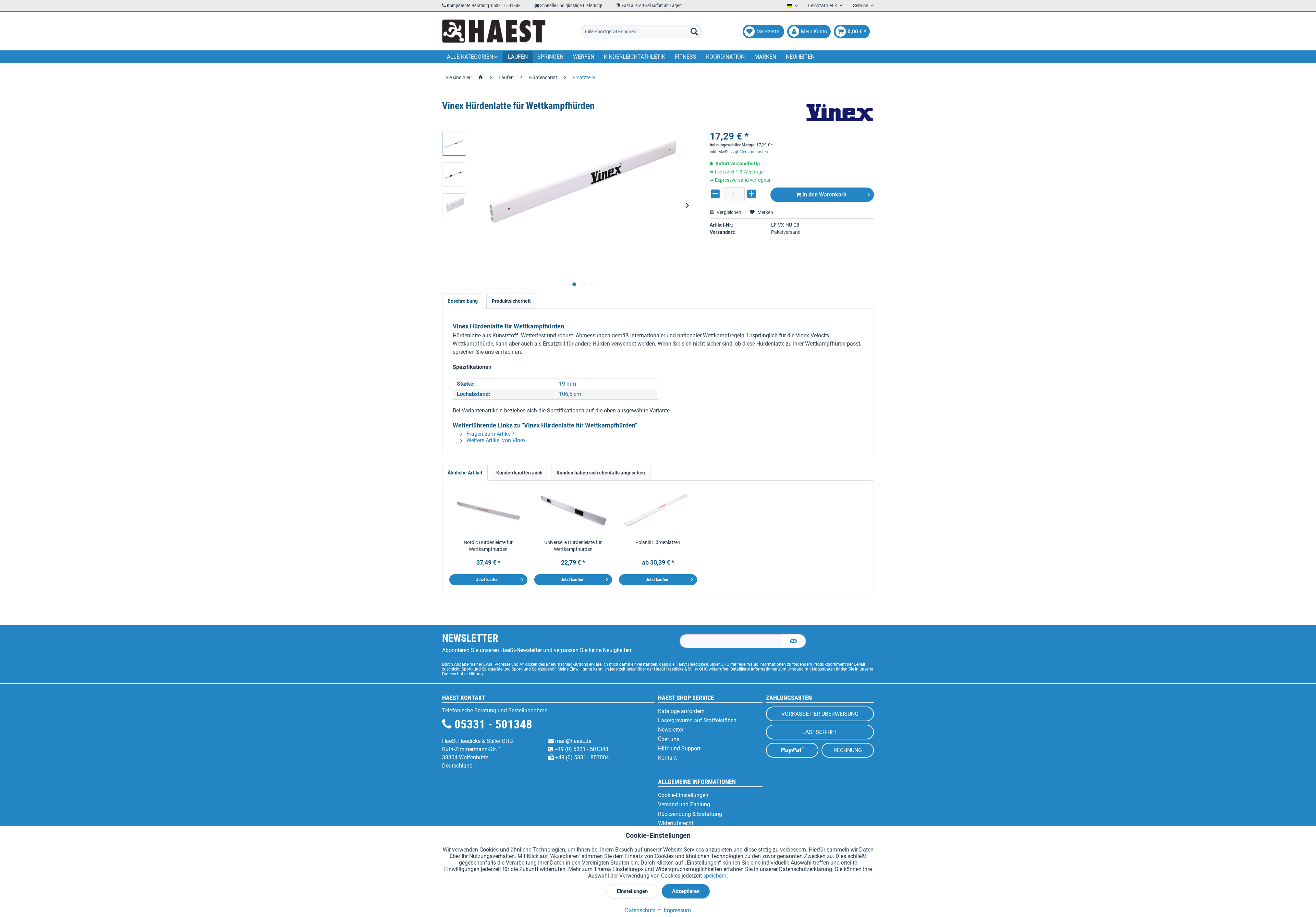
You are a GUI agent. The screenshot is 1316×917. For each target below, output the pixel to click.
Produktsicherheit (511, 301)
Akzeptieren (685, 891)
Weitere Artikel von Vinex (495, 440)
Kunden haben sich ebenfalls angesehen (601, 472)
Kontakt (667, 758)
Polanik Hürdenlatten (657, 542)
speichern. (715, 875)
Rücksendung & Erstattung (690, 814)
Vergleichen (728, 212)
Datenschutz (640, 910)
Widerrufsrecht (675, 823)
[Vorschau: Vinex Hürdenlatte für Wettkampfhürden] (454, 144)
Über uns (668, 739)
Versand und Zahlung (684, 804)
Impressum (676, 910)
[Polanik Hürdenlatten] (658, 511)
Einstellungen (632, 891)
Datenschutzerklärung (462, 674)
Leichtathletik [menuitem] (823, 5)
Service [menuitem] (861, 5)
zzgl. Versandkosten (749, 151)
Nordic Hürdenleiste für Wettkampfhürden (488, 546)
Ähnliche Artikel (465, 472)
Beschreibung (463, 301)
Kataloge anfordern (681, 711)
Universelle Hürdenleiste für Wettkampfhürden (573, 546)
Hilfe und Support (679, 748)
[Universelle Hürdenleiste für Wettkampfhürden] (573, 511)
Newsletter (670, 729)
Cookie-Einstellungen (683, 795)
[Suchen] (694, 31)
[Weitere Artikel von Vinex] (839, 113)
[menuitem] (641, 31)
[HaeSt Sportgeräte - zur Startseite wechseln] (494, 32)
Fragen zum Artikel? (489, 434)
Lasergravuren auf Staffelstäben (697, 720)
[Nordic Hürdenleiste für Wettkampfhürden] (488, 511)
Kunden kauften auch (519, 472)
